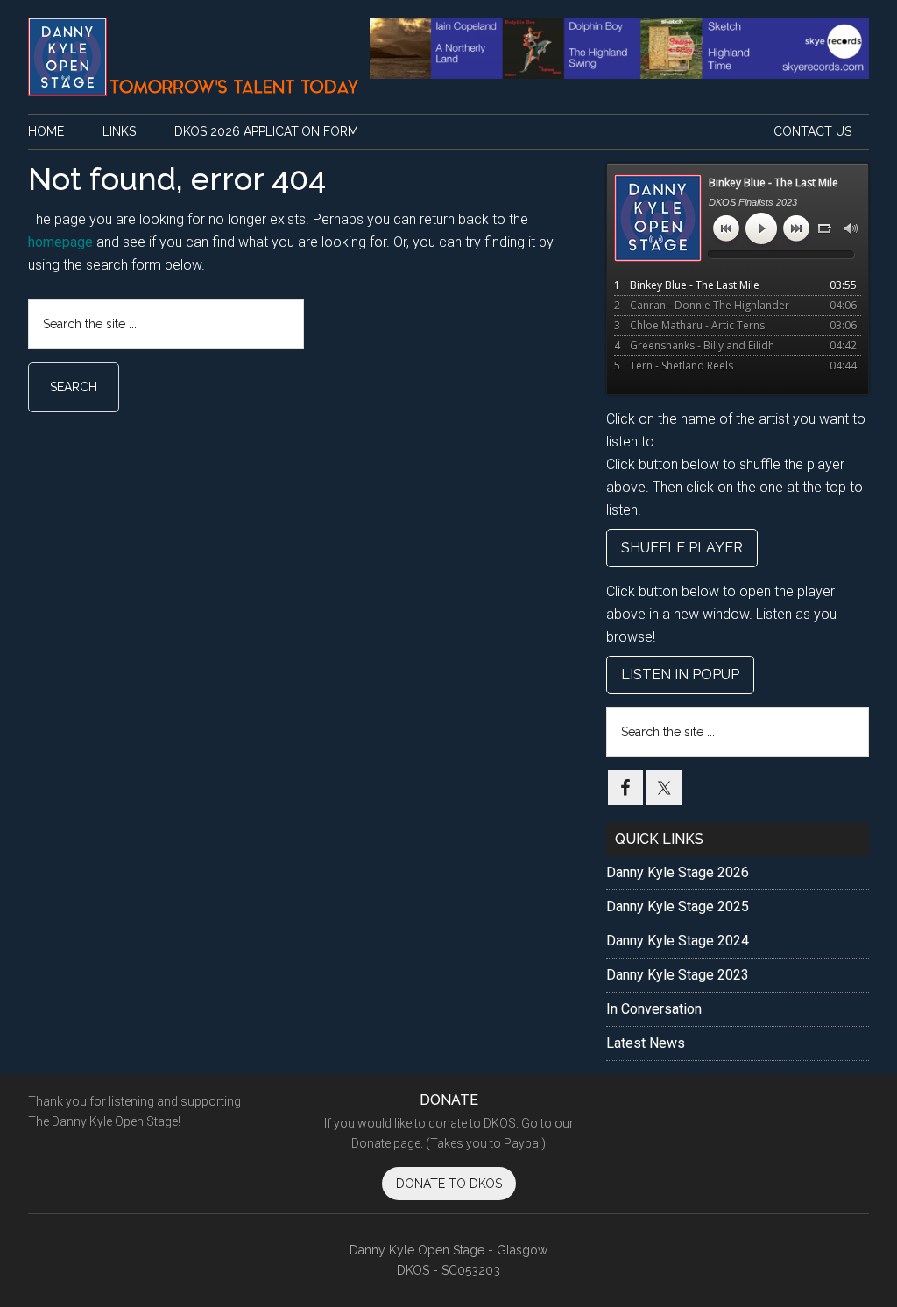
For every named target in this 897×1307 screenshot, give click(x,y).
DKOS (194, 57)
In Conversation (654, 1009)
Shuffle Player (682, 547)
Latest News (645, 1043)
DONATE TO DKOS (449, 1184)
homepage (60, 242)
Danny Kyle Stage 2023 (677, 974)
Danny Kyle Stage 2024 (677, 940)
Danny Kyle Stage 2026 (677, 872)
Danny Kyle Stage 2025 (677, 906)
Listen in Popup (680, 674)
